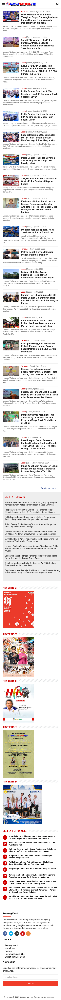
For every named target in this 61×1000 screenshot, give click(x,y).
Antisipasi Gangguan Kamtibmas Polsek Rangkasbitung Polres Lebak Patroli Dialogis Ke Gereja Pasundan (38, 347)
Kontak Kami (10, 948)
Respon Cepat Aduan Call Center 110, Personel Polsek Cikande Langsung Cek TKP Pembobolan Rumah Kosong (30, 511)
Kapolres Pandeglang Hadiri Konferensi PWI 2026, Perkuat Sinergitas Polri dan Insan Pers (30, 564)
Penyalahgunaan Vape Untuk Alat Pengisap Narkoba (32, 868)
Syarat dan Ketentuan (15, 957)
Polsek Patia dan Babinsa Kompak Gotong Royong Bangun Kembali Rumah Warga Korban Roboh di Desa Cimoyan (31, 503)
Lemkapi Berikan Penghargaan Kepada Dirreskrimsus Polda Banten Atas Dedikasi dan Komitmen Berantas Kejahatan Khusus (31, 548)
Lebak (23, 37)
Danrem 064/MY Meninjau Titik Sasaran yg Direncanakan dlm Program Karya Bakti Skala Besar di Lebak (39, 418)
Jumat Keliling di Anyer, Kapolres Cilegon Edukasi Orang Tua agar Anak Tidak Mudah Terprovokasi (31, 540)
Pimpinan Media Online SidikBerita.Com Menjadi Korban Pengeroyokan (30, 857)
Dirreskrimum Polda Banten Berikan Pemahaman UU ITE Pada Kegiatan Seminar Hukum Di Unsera (32, 837)
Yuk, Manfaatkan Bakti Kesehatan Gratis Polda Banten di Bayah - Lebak (39, 181)
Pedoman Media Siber (15, 954)
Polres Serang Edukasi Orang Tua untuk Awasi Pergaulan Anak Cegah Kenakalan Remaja (30, 525)
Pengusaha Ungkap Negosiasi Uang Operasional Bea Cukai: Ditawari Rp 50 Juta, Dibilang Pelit (32, 882)
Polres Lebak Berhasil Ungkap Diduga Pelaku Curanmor (37, 253)
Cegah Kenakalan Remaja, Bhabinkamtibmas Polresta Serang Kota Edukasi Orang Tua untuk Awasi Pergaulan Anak (32, 571)
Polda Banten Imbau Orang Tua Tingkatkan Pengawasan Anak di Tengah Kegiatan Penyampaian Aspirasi (30, 518)
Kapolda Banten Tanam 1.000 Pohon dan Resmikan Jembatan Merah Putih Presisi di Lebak (38, 323)
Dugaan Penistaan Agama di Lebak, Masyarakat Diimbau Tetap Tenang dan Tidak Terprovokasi (39, 372)
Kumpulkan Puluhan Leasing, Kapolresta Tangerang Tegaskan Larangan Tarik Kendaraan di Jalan (32, 876)
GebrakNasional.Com (28, 997)
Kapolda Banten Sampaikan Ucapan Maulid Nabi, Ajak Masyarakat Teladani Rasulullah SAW (33, 897)
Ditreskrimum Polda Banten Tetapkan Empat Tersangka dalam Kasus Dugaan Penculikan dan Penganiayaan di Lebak (39, 18)
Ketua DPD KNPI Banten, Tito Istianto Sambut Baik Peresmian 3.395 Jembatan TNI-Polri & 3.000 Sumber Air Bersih (39, 69)
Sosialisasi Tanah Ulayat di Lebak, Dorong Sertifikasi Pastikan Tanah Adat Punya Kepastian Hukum (39, 395)
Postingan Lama (48, 488)
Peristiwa (24, 12)
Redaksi (8, 951)
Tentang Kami (11, 945)
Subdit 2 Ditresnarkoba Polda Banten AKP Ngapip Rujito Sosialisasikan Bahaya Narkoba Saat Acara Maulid (37, 44)
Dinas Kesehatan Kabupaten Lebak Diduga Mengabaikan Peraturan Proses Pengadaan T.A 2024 (39, 469)
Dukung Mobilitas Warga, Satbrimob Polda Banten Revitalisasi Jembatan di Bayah (37, 275)
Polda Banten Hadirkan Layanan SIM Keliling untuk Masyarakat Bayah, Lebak (38, 117)
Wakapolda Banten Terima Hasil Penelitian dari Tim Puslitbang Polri (32, 844)
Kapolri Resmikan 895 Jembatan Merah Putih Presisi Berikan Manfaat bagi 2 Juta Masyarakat (38, 138)
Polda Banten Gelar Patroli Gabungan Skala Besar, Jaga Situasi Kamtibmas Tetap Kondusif (31, 863)
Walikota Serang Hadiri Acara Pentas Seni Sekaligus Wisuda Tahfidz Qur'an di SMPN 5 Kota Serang (32, 850)
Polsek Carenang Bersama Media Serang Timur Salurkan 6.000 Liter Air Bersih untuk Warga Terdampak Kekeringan (30, 533)
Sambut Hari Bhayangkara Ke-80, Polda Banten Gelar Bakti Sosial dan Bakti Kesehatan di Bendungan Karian (39, 299)
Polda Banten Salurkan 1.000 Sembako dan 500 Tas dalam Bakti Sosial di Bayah (39, 94)
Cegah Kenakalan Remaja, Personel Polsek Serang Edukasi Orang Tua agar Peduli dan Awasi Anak (31, 557)
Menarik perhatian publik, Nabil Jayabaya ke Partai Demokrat (37, 231)
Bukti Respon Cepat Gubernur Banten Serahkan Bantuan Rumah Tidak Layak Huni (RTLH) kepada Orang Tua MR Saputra (38, 444)
